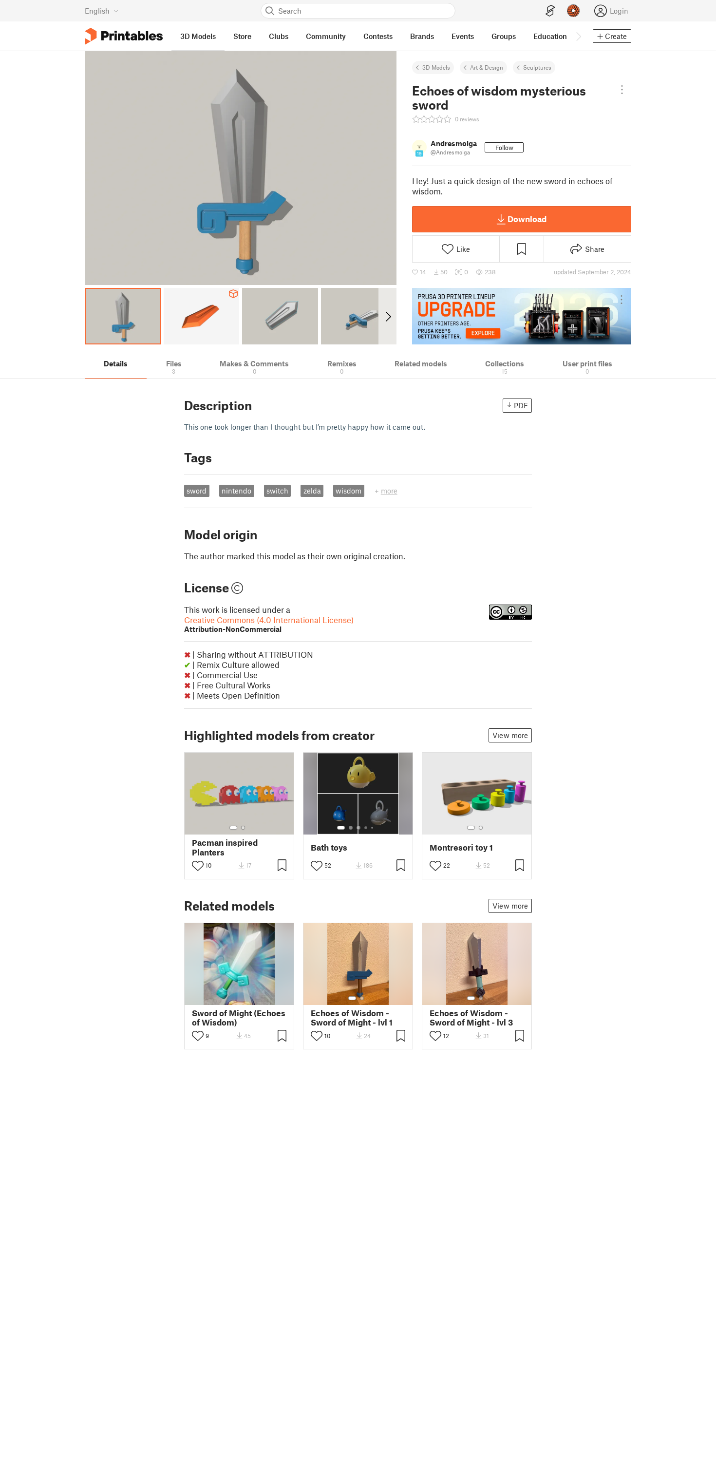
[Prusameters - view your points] (573, 10)
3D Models (436, 67)
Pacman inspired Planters (225, 847)
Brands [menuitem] (422, 36)
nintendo (236, 490)
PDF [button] (521, 405)
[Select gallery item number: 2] (243, 828)
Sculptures (537, 67)
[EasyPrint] (550, 10)
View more (510, 735)
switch (277, 490)
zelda (312, 490)
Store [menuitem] (242, 36)
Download (527, 219)
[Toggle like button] (198, 866)
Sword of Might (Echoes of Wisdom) (238, 1017)
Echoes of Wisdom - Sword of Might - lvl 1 (352, 1017)
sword (197, 490)
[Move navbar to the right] (578, 36)
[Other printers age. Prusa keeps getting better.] (521, 316)
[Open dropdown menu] (622, 89)
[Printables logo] (124, 36)
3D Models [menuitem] (198, 36)
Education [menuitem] (550, 36)
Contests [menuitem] (378, 36)
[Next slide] (387, 316)
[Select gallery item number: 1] (233, 828)
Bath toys (329, 847)
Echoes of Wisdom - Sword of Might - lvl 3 (471, 1017)
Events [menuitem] (463, 36)
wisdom (348, 490)
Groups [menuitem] (503, 36)
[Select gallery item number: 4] (366, 828)
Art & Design (486, 67)
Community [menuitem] (326, 36)
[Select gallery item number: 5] (373, 828)
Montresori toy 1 (461, 847)
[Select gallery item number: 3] (358, 828)
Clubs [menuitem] (278, 36)
